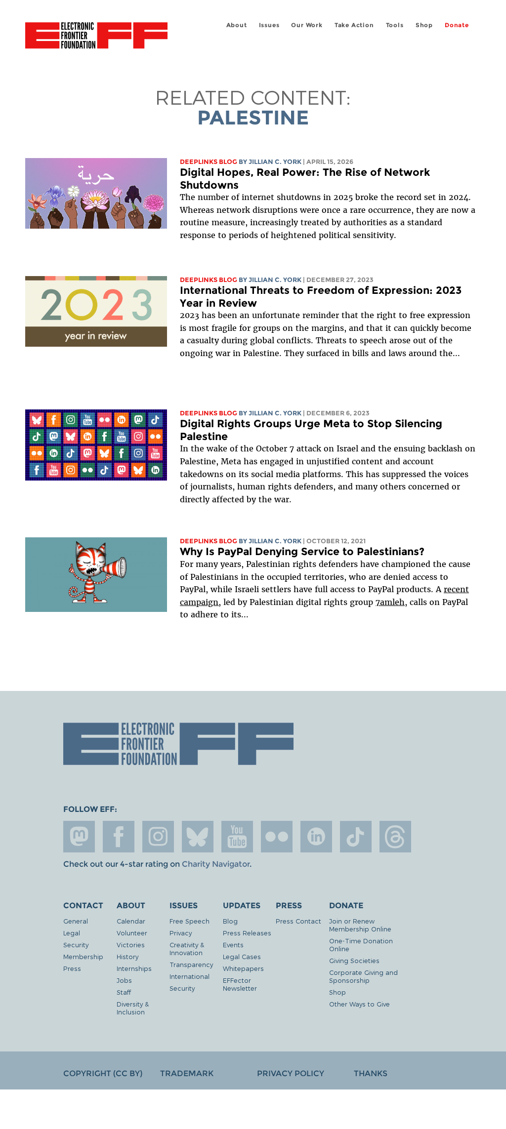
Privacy (180, 932)
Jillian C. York (275, 161)
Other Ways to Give (359, 1004)
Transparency (191, 964)
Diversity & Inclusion (133, 1007)
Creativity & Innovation (186, 948)
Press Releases (247, 932)
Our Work (306, 25)
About (236, 25)
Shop (424, 25)
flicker (277, 836)
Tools (395, 25)
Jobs (124, 980)
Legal (71, 932)
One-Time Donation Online (361, 944)
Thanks (370, 1073)
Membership (83, 956)
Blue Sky (197, 836)
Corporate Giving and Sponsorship (363, 976)
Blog (230, 921)
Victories (131, 944)
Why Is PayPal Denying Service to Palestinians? (302, 551)
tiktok (356, 836)
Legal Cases (242, 956)
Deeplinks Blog (208, 161)
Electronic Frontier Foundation (96, 37)
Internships (134, 968)
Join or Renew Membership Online (360, 924)
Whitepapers (243, 968)
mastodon (79, 836)
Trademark (186, 1073)
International (189, 976)
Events (233, 944)
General (75, 921)
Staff (124, 992)
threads (395, 836)
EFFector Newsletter (240, 984)
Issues (269, 25)
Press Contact (298, 921)
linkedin (316, 836)
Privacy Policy (290, 1073)
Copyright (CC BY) (102, 1073)
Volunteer (132, 932)
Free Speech (189, 921)
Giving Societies (354, 960)
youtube (237, 836)
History (127, 956)
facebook (118, 836)
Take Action (354, 25)
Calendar (131, 921)
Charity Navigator (216, 864)
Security (75, 944)
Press (72, 968)
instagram (158, 836)
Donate (457, 25)
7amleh (390, 602)
